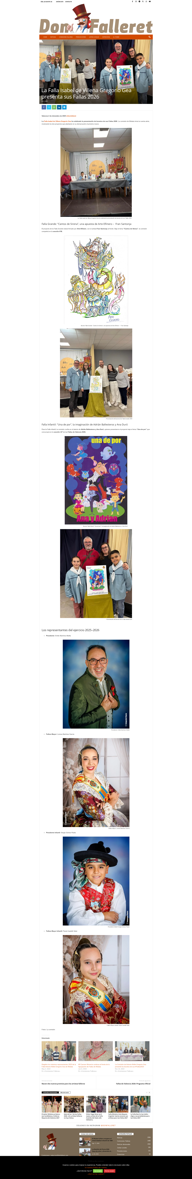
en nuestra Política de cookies (96, 1167)
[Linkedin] (59, 107)
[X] (143, 1)
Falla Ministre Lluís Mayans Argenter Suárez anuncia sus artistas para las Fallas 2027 (118, 1116)
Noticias (53, 37)
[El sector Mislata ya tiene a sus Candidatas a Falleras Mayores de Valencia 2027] (52, 1104)
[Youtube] (149, 1)
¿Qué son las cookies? (96, 1174)
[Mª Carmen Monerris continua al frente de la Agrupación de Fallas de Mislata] (95, 1051)
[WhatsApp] (146, 1)
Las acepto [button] (97, 1171)
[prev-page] (147, 1092)
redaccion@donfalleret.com (59, 1155)
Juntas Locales (94, 37)
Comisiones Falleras (66, 37)
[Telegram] (139, 1)
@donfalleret (71, 116)
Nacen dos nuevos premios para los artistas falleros (63, 1084)
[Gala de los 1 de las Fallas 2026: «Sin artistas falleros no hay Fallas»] (74, 1104)
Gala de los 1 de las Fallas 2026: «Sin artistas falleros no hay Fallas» (73, 1116)
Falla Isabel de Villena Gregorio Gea (57, 121)
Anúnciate (59, 1)
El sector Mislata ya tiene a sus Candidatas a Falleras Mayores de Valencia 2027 (51, 1116)
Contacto (68, 1)
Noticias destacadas (123, 1144)
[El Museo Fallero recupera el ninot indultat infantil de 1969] (84, 1142)
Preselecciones (81, 37)
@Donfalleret (108, 1125)
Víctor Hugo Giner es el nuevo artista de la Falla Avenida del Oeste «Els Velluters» (94, 1117)
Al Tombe (116, 37)
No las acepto (109, 1171)
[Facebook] (132, 1)
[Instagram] (136, 1)
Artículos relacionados (50, 1092)
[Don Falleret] (96, 18)
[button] (149, 37)
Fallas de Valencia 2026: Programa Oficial (133, 1084)
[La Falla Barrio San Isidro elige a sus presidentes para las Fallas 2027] (141, 1104)
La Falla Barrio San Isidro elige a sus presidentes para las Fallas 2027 (140, 1116)
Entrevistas (106, 37)
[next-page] (149, 1092)
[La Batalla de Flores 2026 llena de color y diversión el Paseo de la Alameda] (84, 1152)
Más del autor (64, 1092)
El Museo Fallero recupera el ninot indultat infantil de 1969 (102, 1140)
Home (45, 37)
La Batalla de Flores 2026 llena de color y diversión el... (102, 1150)
